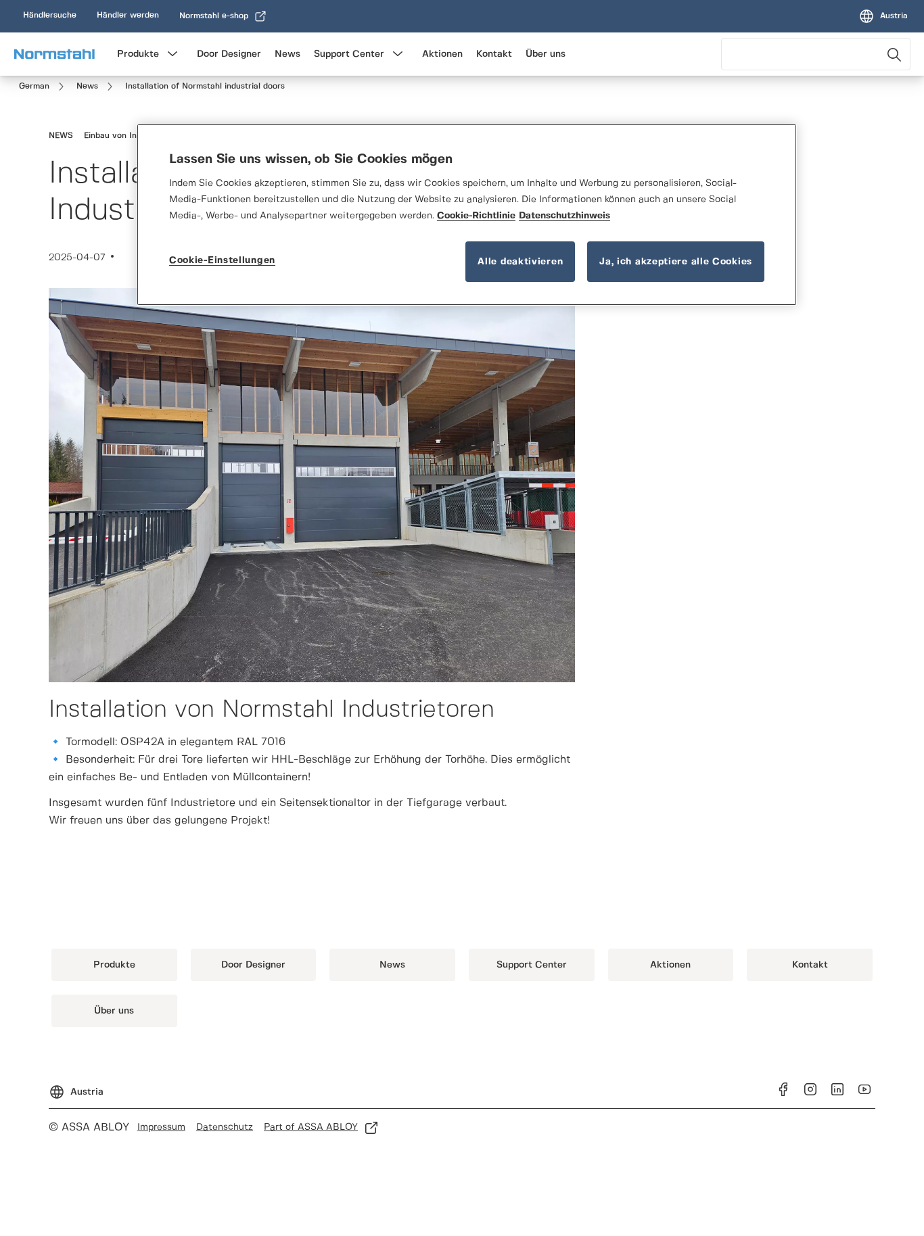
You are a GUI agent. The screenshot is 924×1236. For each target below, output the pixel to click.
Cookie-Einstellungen (222, 260)
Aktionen (442, 54)
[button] (172, 54)
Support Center (349, 54)
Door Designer (229, 54)
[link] (49, 15)
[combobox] (815, 54)
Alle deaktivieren (520, 261)
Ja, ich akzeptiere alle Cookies (675, 261)
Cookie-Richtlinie (476, 215)
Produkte (138, 54)
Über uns (545, 54)
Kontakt (494, 54)
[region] (467, 215)
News (287, 54)
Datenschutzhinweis (564, 215)
